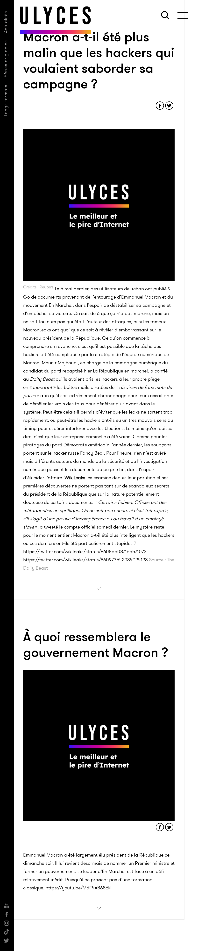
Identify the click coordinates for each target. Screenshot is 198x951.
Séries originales (5, 58)
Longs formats (5, 100)
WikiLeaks (74, 477)
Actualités (5, 22)
